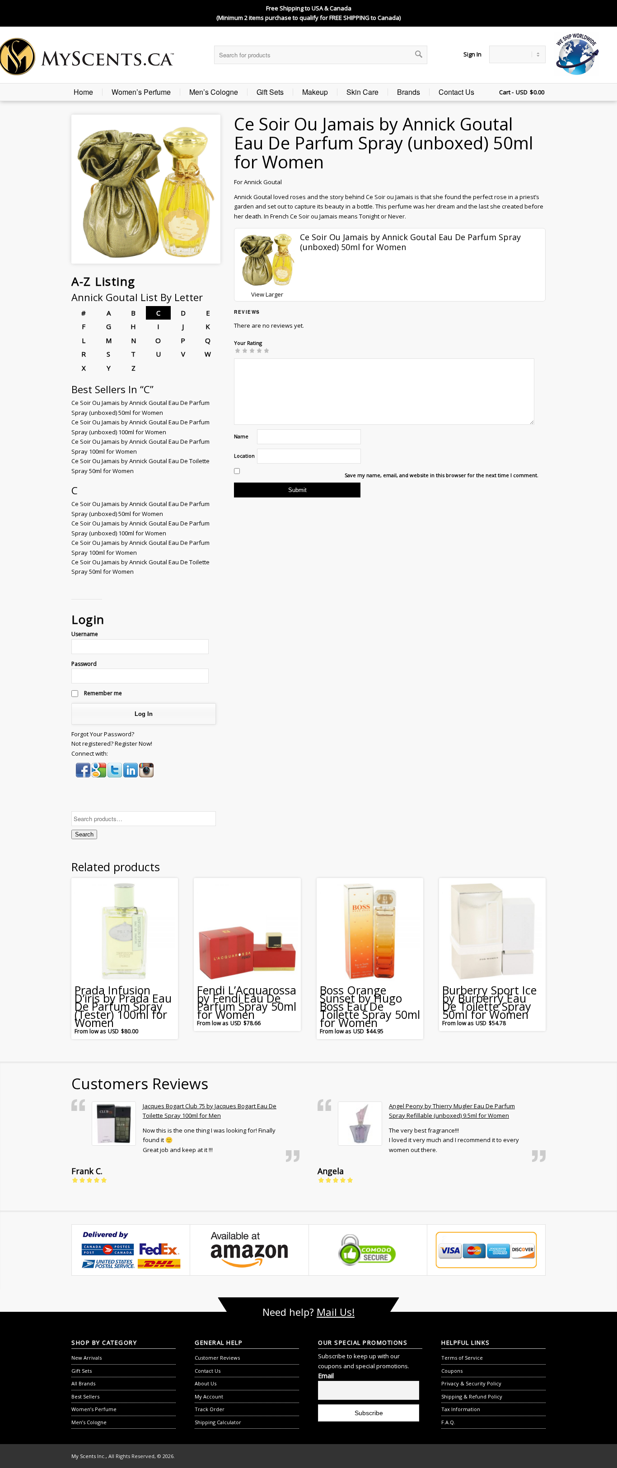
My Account (209, 1396)
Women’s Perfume (141, 92)
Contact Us (456, 92)
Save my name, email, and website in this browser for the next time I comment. (441, 475)
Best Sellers (85, 1396)
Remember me (102, 693)
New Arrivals (86, 1357)
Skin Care (362, 92)
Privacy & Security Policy (471, 1383)
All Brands (83, 1383)
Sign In (472, 54)
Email (326, 1375)
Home (83, 92)
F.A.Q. (448, 1422)
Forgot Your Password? (102, 734)
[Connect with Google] (100, 775)
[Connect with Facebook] (84, 775)
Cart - (506, 92)
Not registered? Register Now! (111, 743)
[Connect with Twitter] (115, 775)
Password (84, 664)
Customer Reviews (217, 1357)
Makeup (315, 92)
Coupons (452, 1370)
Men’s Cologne (213, 92)
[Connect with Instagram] (146, 775)
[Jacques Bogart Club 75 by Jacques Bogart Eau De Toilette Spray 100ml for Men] (114, 1123)
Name (241, 436)
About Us (205, 1383)
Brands (408, 92)
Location (244, 455)
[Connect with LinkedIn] (131, 775)
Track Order (209, 1409)
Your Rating (248, 342)
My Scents (83, 1456)
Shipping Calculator (218, 1422)
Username (84, 634)
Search (84, 834)
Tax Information (460, 1409)
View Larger (267, 294)
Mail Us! (336, 1312)
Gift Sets (270, 92)
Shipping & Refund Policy (471, 1396)
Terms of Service (462, 1357)
